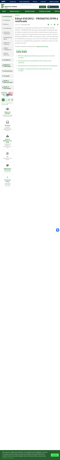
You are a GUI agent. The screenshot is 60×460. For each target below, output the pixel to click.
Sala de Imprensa (6, 54)
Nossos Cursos (14, 11)
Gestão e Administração (8, 81)
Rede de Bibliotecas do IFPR (7, 140)
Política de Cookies (7, 458)
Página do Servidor (7, 112)
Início (4, 11)
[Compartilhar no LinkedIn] (55, 25)
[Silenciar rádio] (9, 100)
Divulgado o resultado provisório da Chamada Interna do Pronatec (35, 70)
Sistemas (7, 125)
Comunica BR (13, 1)
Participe (35, 1)
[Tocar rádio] (3, 100)
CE (7, 157)
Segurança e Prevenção (7, 169)
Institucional (8, 16)
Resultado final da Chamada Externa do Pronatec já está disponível (34, 61)
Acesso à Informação (7, 87)
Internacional (8, 71)
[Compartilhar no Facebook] (48, 25)
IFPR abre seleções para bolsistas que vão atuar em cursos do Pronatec (36, 57)
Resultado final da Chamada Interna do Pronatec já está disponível (37, 66)
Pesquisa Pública (54, 7)
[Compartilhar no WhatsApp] (52, 25)
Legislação (43, 1)
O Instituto (7, 20)
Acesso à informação (24, 1)
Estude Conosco (30, 11)
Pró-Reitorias (8, 28)
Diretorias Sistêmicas (7, 32)
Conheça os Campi (44, 11)
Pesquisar (43, 7)
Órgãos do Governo (54, 1)
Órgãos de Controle (7, 43)
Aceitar (55, 455)
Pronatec (17, 15)
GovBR (3, 1)
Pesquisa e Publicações (7, 65)
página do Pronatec (42, 46)
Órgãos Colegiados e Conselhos (7, 48)
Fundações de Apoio (8, 38)
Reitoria (6, 24)
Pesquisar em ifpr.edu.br (25, 4)
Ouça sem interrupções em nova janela (7, 103)
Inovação (7, 76)
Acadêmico (7, 60)
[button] (58, 25)
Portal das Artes (7, 180)
